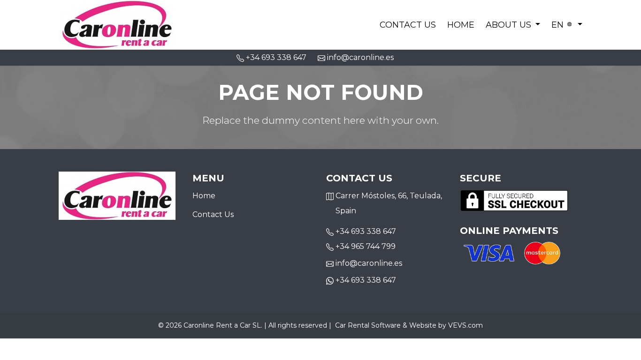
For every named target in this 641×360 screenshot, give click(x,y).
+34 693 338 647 (366, 231)
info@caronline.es (359, 57)
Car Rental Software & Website (385, 325)
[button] (513, 24)
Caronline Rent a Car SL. (222, 325)
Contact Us (408, 25)
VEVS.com (465, 325)
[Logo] (117, 24)
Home (460, 25)
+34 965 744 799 (366, 246)
